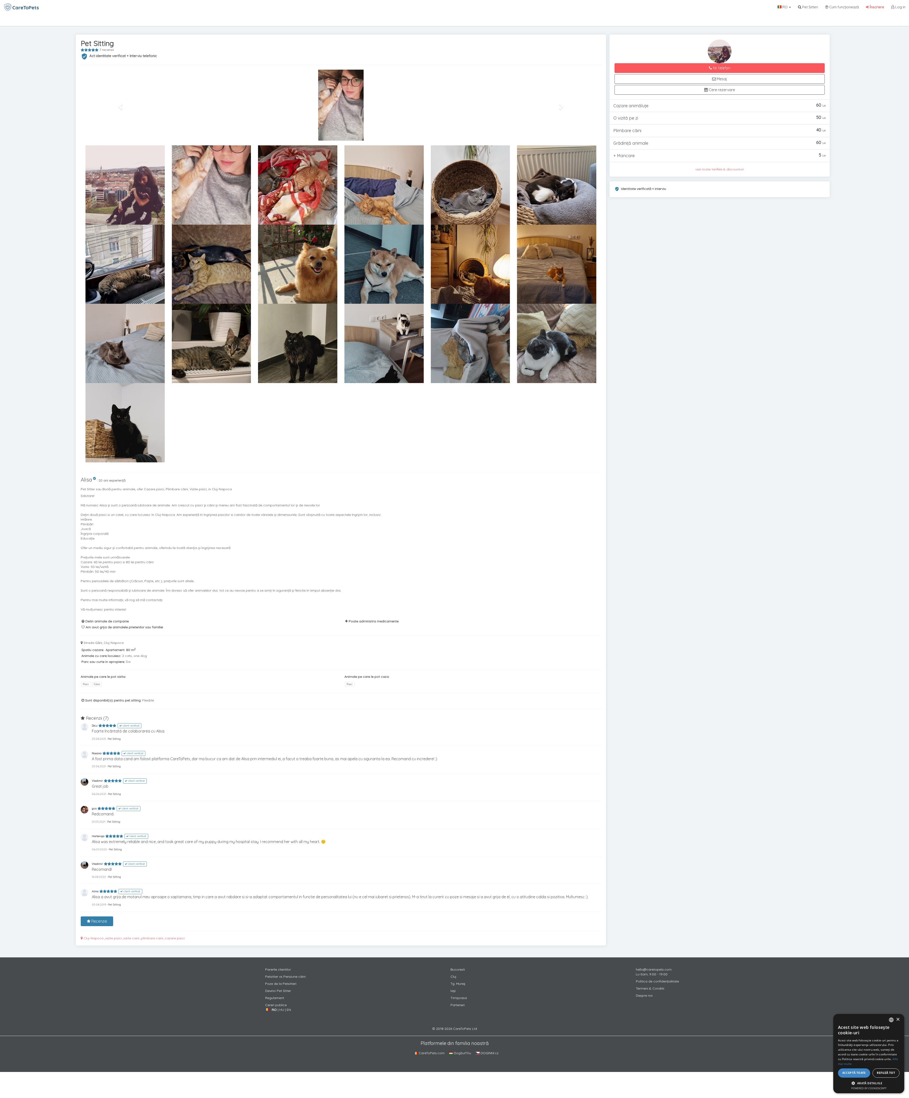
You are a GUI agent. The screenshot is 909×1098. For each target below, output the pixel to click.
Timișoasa (458, 998)
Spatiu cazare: (92, 650)
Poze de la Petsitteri (280, 984)
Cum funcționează (843, 7)
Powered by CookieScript (869, 1088)
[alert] (868, 1053)
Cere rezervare (721, 89)
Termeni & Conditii (650, 988)
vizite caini (131, 938)
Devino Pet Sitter (278, 991)
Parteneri (457, 1005)
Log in (899, 7)
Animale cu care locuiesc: (101, 656)
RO (785, 7)
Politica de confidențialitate (657, 981)
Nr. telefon (721, 68)
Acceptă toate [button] (854, 1073)
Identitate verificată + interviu (643, 189)
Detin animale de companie (107, 621)
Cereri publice (276, 1005)
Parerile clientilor (278, 969)
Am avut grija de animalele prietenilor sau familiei (124, 627)
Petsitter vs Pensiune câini (285, 976)
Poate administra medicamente (373, 621)
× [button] (898, 1019)
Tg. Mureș (457, 984)
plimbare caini (152, 938)
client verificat (130, 725)
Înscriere (876, 7)
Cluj (453, 976)
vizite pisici (113, 938)
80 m (131, 649)
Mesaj (721, 78)
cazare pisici (175, 938)
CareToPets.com (431, 1053)
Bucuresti (457, 969)
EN (289, 1010)
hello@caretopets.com (654, 969)
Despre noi (644, 995)
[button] (120, 105)
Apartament (115, 650)
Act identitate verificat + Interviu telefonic (123, 56)
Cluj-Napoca (93, 938)
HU (281, 1010)
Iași (453, 991)
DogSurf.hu (462, 1053)
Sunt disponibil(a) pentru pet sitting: (112, 700)
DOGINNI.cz (489, 1053)
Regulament (274, 998)
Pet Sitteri (809, 7)
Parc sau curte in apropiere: (103, 662)
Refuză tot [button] (886, 1073)
